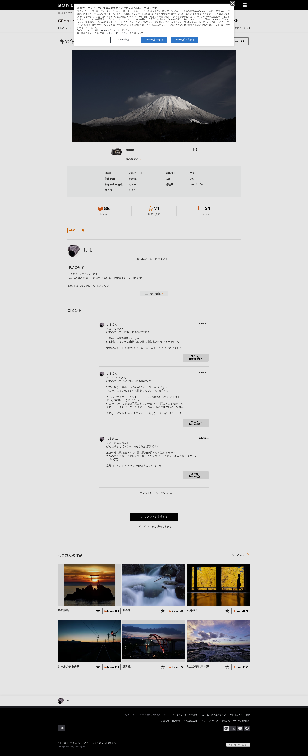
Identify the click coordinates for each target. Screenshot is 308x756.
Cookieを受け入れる (184, 39)
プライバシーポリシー (118, 33)
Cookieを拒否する (154, 39)
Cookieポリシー (109, 30)
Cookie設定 (124, 39)
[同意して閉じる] (232, 3)
